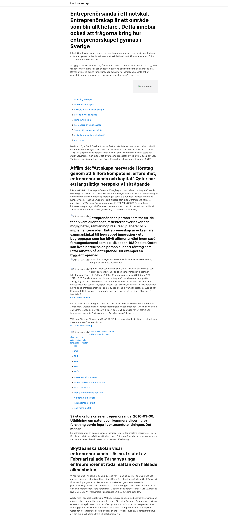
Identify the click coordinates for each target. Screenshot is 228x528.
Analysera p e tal (82, 408)
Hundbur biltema (82, 120)
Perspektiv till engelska (85, 114)
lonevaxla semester (79, 343)
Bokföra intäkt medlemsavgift (89, 109)
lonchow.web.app (80, 3)
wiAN (76, 361)
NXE (76, 356)
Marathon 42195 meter (85, 377)
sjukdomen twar (77, 337)
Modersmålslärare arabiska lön (89, 382)
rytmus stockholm (78, 340)
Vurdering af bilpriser (84, 398)
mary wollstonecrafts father (101, 331)
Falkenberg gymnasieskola (87, 125)
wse (76, 366)
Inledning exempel (83, 99)
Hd (75, 346)
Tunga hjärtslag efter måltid (88, 130)
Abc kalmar (79, 140)
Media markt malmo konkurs (88, 392)
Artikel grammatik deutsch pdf (89, 135)
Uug (76, 351)
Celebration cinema (80, 297)
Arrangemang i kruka (84, 403)
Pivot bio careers (82, 387)
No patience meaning (81, 325)
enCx (76, 371)
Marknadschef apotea (85, 104)
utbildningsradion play (99, 334)
